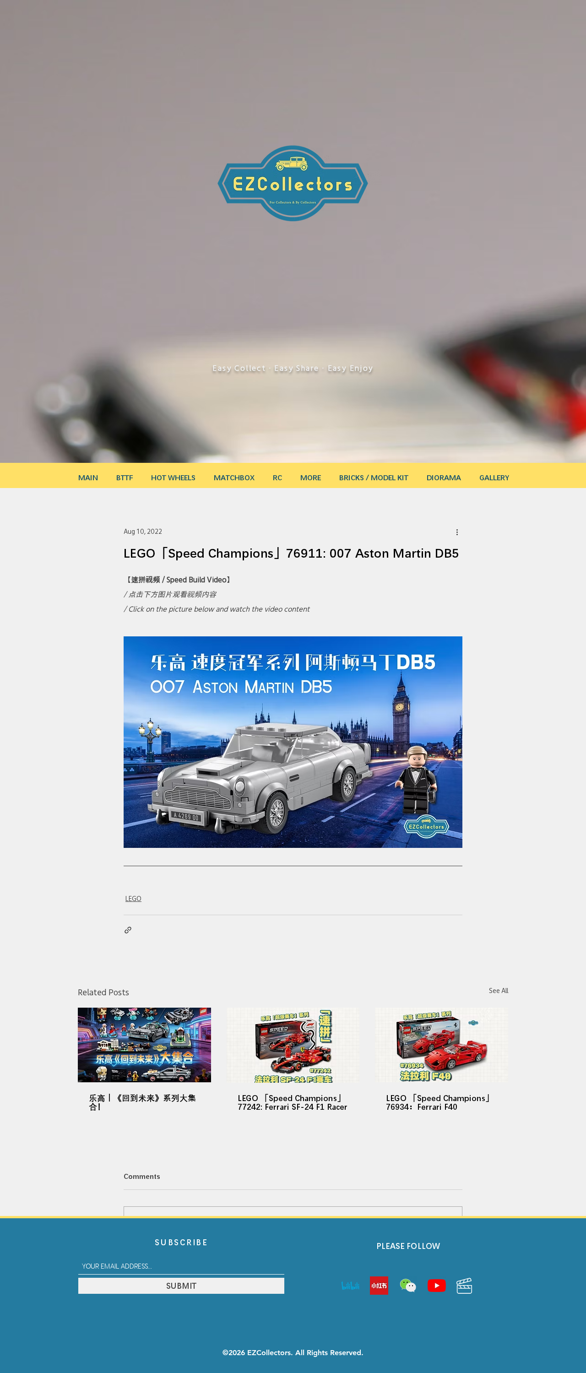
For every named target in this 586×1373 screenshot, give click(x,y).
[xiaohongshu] (379, 1285)
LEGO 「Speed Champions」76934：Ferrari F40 (440, 1102)
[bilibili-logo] (350, 1285)
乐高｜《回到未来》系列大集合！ (142, 1102)
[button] (310, 473)
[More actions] (456, 531)
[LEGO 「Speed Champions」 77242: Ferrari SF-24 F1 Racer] (293, 1045)
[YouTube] (437, 1285)
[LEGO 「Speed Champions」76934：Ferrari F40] (441, 1045)
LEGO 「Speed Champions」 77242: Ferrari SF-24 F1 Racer (292, 1102)
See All (498, 991)
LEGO (133, 898)
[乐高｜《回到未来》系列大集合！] (144, 1045)
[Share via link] (128, 930)
